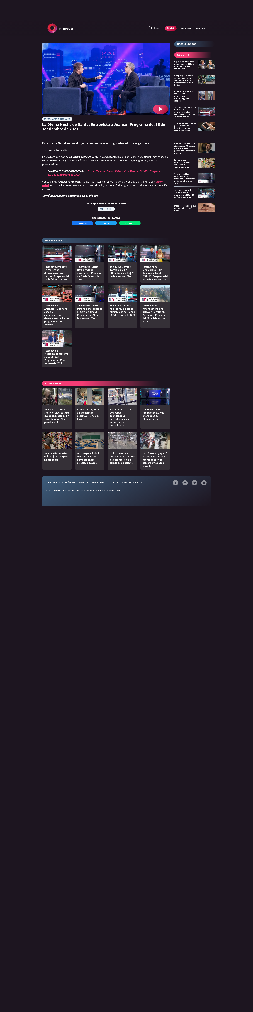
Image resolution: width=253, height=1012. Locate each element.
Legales (114, 482)
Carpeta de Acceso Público (60, 482)
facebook (82, 223)
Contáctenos (99, 482)
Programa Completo (57, 118)
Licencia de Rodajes (131, 482)
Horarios (200, 28)
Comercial (83, 482)
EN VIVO (170, 28)
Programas (185, 28)
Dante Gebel (106, 209)
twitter (106, 223)
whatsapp (130, 223)
